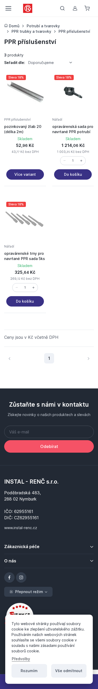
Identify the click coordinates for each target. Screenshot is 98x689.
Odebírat (49, 446)
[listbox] (52, 63)
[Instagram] (21, 577)
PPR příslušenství (17, 119)
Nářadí (57, 119)
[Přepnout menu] (8, 8)
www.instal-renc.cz (20, 527)
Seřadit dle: (14, 62)
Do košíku (73, 174)
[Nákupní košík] (87, 8)
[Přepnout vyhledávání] (62, 8)
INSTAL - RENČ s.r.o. (31, 481)
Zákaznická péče (21, 546)
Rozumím (29, 670)
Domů (13, 26)
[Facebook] (9, 577)
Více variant (25, 174)
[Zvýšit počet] (81, 161)
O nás (10, 560)
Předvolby (21, 658)
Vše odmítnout (68, 670)
